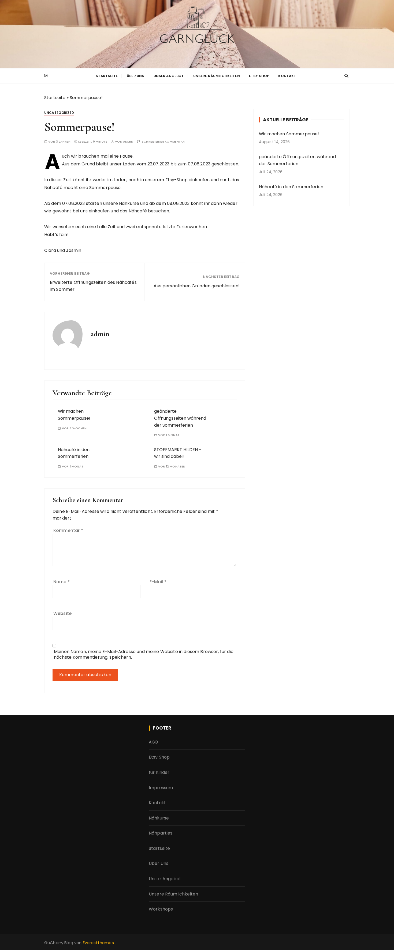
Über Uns (135, 75)
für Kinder (159, 772)
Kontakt (287, 75)
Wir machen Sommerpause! (289, 134)
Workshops (161, 909)
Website (62, 613)
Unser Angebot (169, 75)
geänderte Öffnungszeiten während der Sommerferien (180, 418)
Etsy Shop (259, 75)
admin (128, 141)
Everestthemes (98, 942)
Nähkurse (159, 818)
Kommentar (68, 530)
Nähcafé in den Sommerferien (291, 187)
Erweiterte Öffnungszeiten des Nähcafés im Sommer (93, 285)
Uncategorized (59, 112)
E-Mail (158, 582)
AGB (153, 742)
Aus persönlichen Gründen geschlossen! (197, 286)
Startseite (107, 75)
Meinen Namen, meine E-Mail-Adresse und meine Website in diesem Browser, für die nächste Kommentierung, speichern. (143, 654)
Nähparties (161, 833)
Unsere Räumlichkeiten (216, 75)
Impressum (161, 788)
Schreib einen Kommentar (163, 141)
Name (61, 582)
